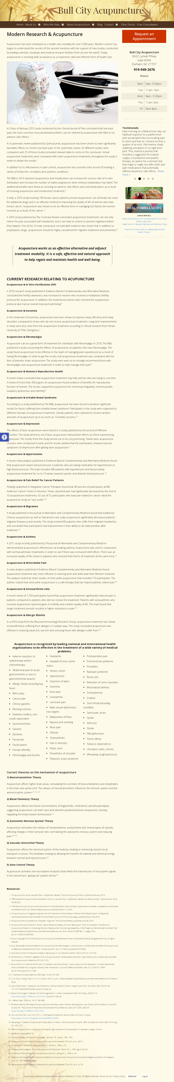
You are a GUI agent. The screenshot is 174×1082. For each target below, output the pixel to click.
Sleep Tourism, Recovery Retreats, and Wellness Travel (145, 224)
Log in (145, 1076)
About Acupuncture (78, 24)
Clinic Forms (128, 24)
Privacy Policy (119, 1076)
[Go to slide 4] (148, 179)
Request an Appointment (144, 36)
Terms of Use (106, 1076)
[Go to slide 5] (152, 179)
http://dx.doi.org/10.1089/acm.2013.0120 (28, 996)
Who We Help (51, 24)
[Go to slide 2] (139, 179)
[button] (4, 437)
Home (19, 24)
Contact (109, 24)
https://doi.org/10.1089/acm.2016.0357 (27, 1011)
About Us (30, 24)
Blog (99, 24)
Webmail (132, 1076)
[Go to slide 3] (144, 179)
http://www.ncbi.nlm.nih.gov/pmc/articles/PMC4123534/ (35, 1018)
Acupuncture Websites (33, 1076)
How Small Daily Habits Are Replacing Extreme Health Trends (144, 230)
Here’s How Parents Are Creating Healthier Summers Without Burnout (145, 220)
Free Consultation (147, 24)
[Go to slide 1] (135, 179)
